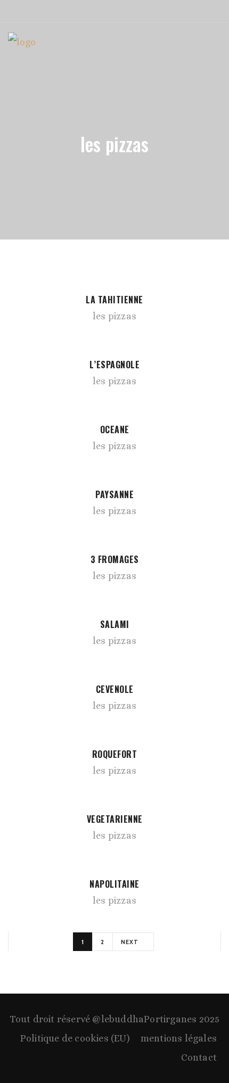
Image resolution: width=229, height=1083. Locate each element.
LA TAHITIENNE (114, 299)
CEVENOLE (115, 689)
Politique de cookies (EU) (75, 1038)
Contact (199, 1057)
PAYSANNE (114, 494)
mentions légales (179, 1038)
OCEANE (114, 429)
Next (130, 942)
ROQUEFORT (114, 754)
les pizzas (114, 316)
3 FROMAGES (115, 559)
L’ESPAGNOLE (114, 364)
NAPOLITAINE (114, 884)
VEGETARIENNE (115, 819)
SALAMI (114, 624)
